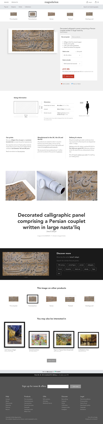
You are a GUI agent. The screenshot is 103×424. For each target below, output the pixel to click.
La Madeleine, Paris (83, 350)
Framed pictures (28, 401)
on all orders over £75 (51, 375)
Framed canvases (29, 405)
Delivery (71, 146)
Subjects (13, 7)
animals (82, 265)
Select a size (72, 51)
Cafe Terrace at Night (10, 350)
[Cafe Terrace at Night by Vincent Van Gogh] (14, 335)
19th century (61, 265)
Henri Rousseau (57, 351)
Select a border (67, 60)
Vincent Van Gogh (9, 351)
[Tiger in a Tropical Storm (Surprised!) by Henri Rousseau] (63, 339)
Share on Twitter (77, 84)
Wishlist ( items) (47, 403)
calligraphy (90, 265)
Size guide (79, 51)
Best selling (65, 399)
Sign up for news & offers (34, 386)
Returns (8, 409)
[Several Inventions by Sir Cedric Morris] (39, 339)
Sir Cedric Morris (33, 351)
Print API (90, 417)
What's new (27, 411)
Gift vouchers (46, 399)
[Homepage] (51, 2)
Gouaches (68, 269)
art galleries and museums (50, 147)
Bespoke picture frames (18, 419)
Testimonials (9, 403)
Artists (20, 7)
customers (59, 152)
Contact (8, 399)
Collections (28, 7)
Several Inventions (34, 350)
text (59, 273)
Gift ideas (45, 401)
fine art (60, 269)
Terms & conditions (85, 399)
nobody (86, 269)
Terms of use (83, 403)
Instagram (64, 409)
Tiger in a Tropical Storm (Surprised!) (63, 350)
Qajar (93, 269)
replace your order (83, 155)
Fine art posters (28, 399)
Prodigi (95, 417)
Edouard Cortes (82, 351)
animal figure (72, 265)
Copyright (83, 407)
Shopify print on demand (91, 419)
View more (51, 360)
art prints (78, 47)
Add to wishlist (66, 84)
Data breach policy (85, 405)
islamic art (77, 269)
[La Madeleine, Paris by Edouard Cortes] (88, 340)
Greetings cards (28, 409)
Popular (6, 7)
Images (6, 2)
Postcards (26, 407)
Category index (66, 407)
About (7, 401)
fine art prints (21, 151)
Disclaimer (83, 409)
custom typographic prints (31, 419)
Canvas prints (27, 403)
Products (15, 2)
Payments (8, 405)
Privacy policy (84, 401)
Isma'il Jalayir (63, 32)
